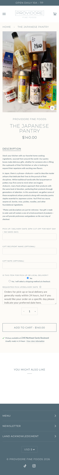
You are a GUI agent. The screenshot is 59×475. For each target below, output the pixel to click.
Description (12, 148)
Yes (31, 278)
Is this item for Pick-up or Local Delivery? (25, 275)
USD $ (28, 449)
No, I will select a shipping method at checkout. (31, 281)
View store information (35, 341)
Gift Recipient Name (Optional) (19, 246)
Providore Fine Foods (29, 119)
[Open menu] (7, 14)
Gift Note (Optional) (13, 261)
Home (7, 26)
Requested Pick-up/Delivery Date (20, 287)
